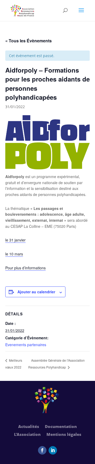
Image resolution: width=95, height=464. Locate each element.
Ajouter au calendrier (36, 291)
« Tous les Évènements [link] (28, 41)
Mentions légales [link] (63, 434)
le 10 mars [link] (14, 253)
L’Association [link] (27, 434)
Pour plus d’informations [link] (25, 267)
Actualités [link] (28, 427)
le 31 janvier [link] (15, 240)
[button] (81, 13)
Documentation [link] (61, 427)
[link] (22, 10)
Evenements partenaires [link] (25, 344)
